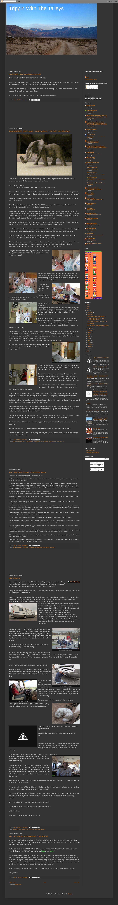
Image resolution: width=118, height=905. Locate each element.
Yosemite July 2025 (91, 158)
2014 (87, 306)
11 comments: (25, 827)
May (89, 338)
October (90, 328)
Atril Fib (14, 547)
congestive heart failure (20, 441)
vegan (63, 441)
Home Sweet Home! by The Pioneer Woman (96, 179)
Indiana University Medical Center (38, 547)
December (90, 312)
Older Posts (76, 882)
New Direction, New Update (92, 142)
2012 (87, 310)
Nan (88, 77)
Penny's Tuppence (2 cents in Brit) (95, 122)
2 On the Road (90, 152)
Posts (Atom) (18, 884)
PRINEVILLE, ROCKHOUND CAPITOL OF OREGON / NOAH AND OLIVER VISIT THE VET (100, 393)
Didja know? (89, 219)
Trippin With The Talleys (36, 8)
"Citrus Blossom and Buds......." (93, 224)
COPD (27, 441)
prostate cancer (25, 829)
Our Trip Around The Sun (93, 188)
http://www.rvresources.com (92, 452)
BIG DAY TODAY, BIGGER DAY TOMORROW (28, 836)
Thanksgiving (37, 829)
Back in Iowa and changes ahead (94, 214)
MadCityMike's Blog (91, 223)
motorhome (52, 547)
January (90, 346)
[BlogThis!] (34, 100)
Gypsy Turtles (90, 233)
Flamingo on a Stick (91, 213)
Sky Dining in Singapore (92, 130)
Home (44, 882)
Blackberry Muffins (91, 111)
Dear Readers (90, 184)
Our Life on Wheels (91, 228)
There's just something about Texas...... (95, 199)
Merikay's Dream (91, 157)
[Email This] (32, 100)
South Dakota (31, 829)
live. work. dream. (91, 134)
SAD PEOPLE (96, 428)
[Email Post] (29, 99)
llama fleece (18, 829)
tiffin (42, 829)
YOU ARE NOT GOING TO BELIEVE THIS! (27, 472)
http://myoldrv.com (90, 450)
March (89, 342)
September (90, 330)
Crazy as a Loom (91, 105)
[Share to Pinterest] (39, 100)
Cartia (24, 547)
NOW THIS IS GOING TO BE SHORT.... (26, 74)
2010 (87, 351)
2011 (87, 349)
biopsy (14, 829)
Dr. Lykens (31, 441)
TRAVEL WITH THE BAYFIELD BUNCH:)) (97, 115)
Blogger (70, 893)
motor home (51, 441)
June (89, 336)
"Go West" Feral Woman (93, 162)
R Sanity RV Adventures (93, 141)
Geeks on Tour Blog (91, 129)
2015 (87, 304)
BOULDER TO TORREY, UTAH (100, 437)
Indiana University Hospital (42, 441)
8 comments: (25, 877)
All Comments (90, 88)
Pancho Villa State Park (91, 229)
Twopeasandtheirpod (92, 110)
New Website (89, 204)
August (88, 106)
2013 (87, 308)
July (89, 334)
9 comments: (24, 99)
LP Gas (47, 547)
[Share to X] (35, 100)
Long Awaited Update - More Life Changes (95, 174)
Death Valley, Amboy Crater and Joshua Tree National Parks (100, 418)
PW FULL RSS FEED (92, 177)
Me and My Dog (90, 193)
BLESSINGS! (14, 578)
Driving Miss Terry (91, 203)
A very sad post (90, 194)
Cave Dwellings (90, 198)
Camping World (19, 547)
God (27, 547)
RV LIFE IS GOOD (91, 238)
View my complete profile (91, 79)
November (90, 314)
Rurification (89, 208)
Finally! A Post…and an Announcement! (95, 234)
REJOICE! (88, 403)
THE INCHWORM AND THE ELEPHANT (95, 410)
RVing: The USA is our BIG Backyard (96, 146)
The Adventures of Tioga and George (96, 182)
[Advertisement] (44, 115)
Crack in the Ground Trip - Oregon (94, 153)
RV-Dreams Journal (91, 172)
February (90, 344)
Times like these (90, 163)
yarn (44, 829)
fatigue (35, 441)
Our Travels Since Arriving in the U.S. (94, 189)
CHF (14, 441)
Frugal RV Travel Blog (92, 167)
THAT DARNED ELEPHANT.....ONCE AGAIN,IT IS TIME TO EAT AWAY (39, 131)
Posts (88, 85)
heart (30, 547)
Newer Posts (12, 882)
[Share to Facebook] (37, 100)
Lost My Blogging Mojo (91, 239)
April (89, 340)
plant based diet (57, 441)
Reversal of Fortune (91, 209)
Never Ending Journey (92, 218)
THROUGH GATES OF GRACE (94, 243)
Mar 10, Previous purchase (92, 168)
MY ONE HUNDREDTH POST (100, 367)
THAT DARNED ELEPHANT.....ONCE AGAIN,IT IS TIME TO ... (96, 319)
